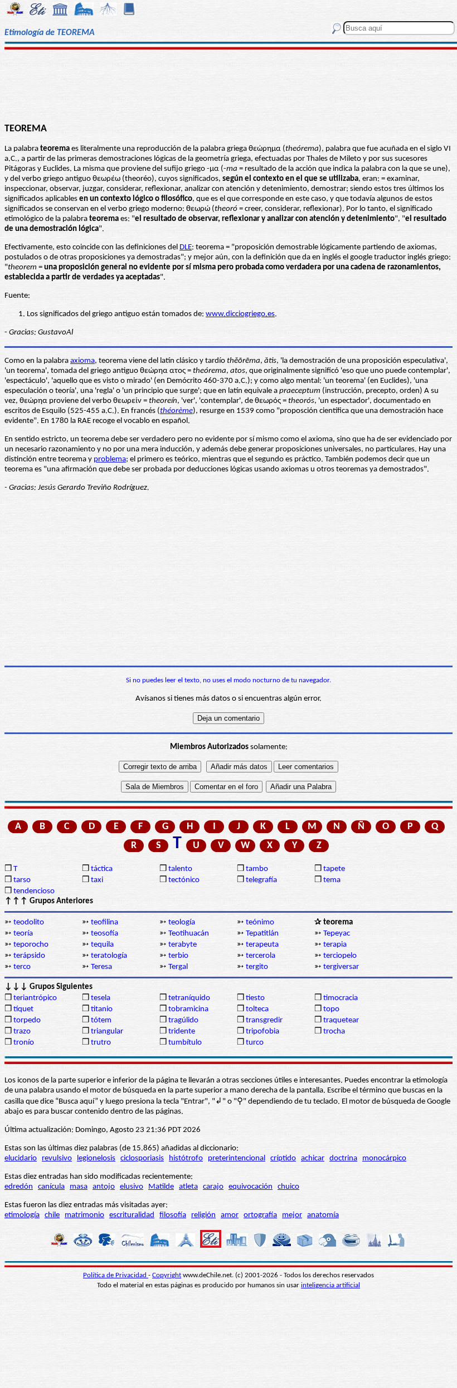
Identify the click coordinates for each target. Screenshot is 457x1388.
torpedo (27, 1020)
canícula (51, 1187)
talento (180, 869)
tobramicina (188, 1009)
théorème (176, 411)
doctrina (343, 1158)
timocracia (340, 998)
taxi (97, 880)
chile (52, 1215)
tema (332, 880)
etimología (22, 1215)
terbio (178, 956)
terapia (335, 945)
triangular (107, 1031)
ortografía (260, 1215)
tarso (22, 880)
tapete (334, 869)
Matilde (161, 1187)
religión (203, 1215)
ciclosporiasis (142, 1158)
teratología (109, 956)
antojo (104, 1187)
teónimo (260, 922)
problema (110, 459)
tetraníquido (189, 998)
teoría (23, 933)
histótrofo (186, 1158)
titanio (102, 1009)
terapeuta (262, 945)
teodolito (28, 922)
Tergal (178, 967)
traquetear (341, 1020)
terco (22, 967)
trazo (22, 1031)
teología (181, 922)
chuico (288, 1187)
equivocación (251, 1187)
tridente (181, 1031)
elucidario (20, 1158)
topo (331, 1009)
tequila (102, 945)
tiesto (255, 998)
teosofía (104, 933)
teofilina (104, 922)
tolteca (257, 1009)
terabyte (182, 945)
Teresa (101, 967)
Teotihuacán (188, 933)
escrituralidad (131, 1215)
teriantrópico (35, 998)
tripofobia (262, 1031)
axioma (82, 361)
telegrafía (261, 880)
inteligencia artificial (330, 1285)
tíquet (23, 1009)
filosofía (172, 1215)
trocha (334, 1031)
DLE (185, 247)
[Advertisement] (228, 85)
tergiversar (341, 967)
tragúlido (183, 1020)
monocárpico (384, 1158)
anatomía (323, 1215)
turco (255, 1042)
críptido (283, 1158)
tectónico (184, 880)
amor (230, 1215)
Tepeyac (336, 933)
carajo (213, 1187)
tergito (257, 967)
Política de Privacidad (115, 1275)
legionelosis (96, 1158)
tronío (23, 1042)
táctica (102, 869)
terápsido (29, 956)
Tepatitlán (262, 933)
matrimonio (84, 1215)
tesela (100, 998)
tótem (101, 1020)
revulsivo (57, 1158)
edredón (18, 1187)
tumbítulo (185, 1042)
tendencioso (34, 891)
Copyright (166, 1275)
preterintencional (236, 1158)
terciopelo (340, 956)
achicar (312, 1158)
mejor (292, 1215)
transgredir (264, 1020)
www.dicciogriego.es (240, 314)
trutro (101, 1042)
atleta (188, 1187)
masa (78, 1187)
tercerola (260, 956)
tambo (257, 869)
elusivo (131, 1187)
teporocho (30, 945)
